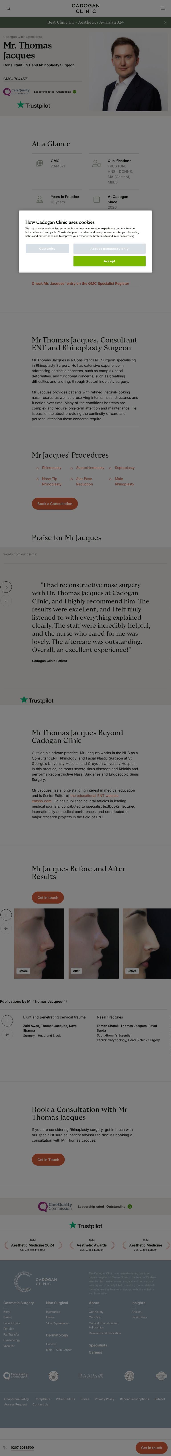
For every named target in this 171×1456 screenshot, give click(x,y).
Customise (47, 248)
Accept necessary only (109, 248)
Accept (109, 261)
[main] (85, 241)
